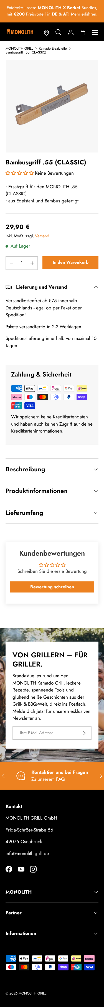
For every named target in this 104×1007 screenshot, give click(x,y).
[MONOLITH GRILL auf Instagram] (33, 869)
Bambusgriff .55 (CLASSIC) (26, 52)
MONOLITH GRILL (19, 48)
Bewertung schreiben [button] (52, 587)
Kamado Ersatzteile (53, 48)
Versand (42, 236)
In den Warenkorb (70, 262)
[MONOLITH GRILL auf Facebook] (9, 869)
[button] (83, 32)
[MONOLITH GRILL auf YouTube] (21, 869)
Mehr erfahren (83, 14)
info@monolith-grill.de (27, 853)
